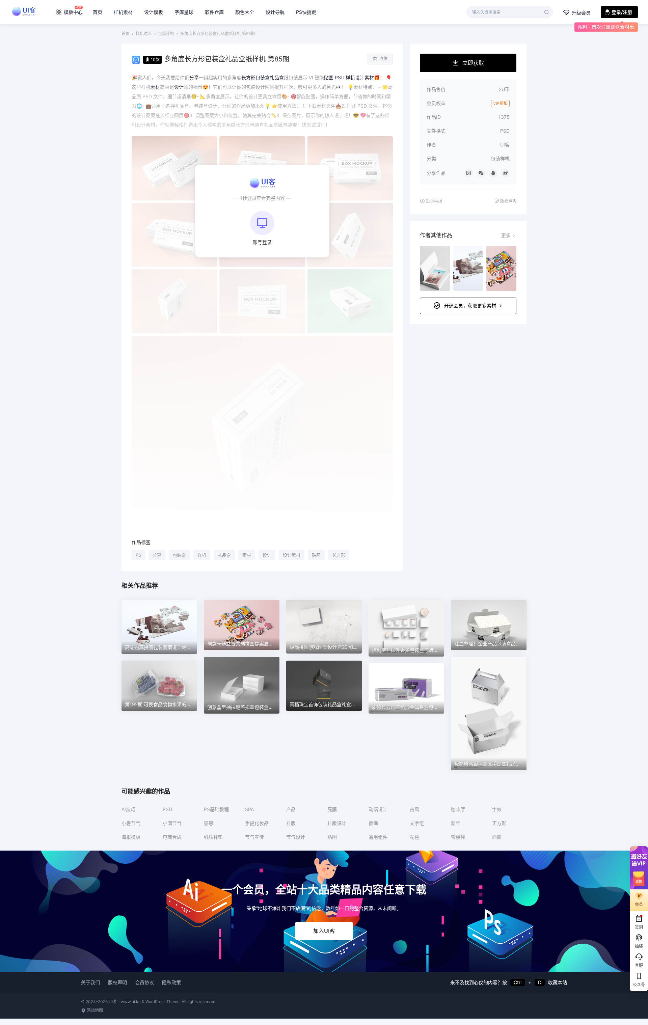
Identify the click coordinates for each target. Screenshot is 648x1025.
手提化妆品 (257, 823)
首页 (97, 12)
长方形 (338, 555)
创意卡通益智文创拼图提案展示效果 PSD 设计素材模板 (265, 643)
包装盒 (179, 555)
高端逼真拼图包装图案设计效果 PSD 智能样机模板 (178, 647)
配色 (414, 837)
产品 (291, 809)
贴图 (316, 555)
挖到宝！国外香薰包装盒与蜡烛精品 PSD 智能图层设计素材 (434, 650)
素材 (246, 555)
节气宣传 (254, 837)
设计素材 (291, 555)
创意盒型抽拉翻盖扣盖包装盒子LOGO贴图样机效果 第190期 (270, 707)
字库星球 (183, 12)
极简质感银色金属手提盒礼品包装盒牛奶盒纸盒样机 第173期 (518, 764)
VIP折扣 (500, 103)
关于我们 (90, 982)
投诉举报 (434, 200)
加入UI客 (324, 930)
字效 (497, 809)
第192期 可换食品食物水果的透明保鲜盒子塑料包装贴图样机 (188, 704)
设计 (267, 555)
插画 (373, 823)
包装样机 (166, 33)
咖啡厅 (458, 809)
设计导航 (275, 12)
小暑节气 (131, 823)
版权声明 (117, 982)
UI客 (505, 144)
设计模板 (153, 12)
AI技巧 (128, 809)
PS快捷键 (306, 12)
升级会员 (581, 13)
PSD (167, 809)
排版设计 (336, 823)
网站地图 (94, 1010)
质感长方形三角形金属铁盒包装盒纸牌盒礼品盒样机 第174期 (435, 707)
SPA (249, 809)
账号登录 (262, 242)
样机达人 (144, 33)
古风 (414, 809)
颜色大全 (244, 12)
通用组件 (378, 837)
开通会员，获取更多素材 (470, 305)
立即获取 (473, 62)
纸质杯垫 (213, 837)
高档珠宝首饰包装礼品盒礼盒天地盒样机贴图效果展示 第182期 (356, 704)
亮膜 (332, 809)
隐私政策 (171, 982)
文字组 (417, 823)
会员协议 (144, 982)
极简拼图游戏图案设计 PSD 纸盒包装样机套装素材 (343, 647)
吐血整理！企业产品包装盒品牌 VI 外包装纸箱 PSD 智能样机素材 (523, 643)
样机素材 (123, 12)
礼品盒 (224, 555)
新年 (455, 823)
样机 (201, 555)
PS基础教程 (216, 809)
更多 (506, 235)
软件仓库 (214, 12)
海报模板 (131, 837)
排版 (291, 823)
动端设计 (378, 809)
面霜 (497, 837)
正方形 (499, 823)
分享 (157, 555)
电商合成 (172, 837)
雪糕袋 (458, 837)
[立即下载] (159, 627)
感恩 (208, 823)
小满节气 (172, 823)
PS (138, 555)
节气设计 (295, 837)
